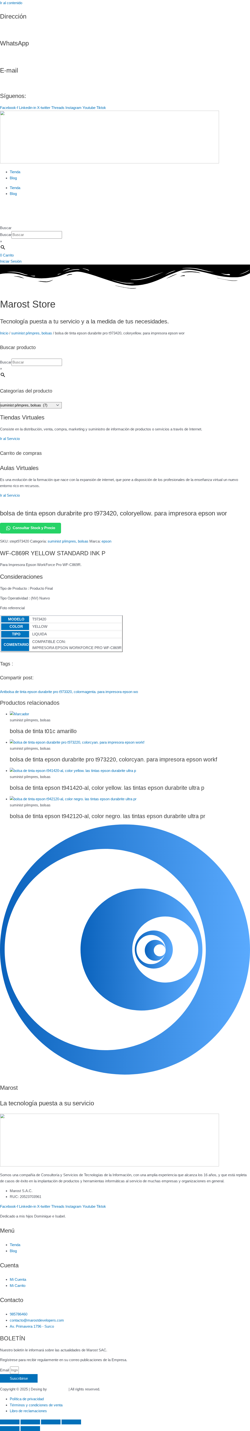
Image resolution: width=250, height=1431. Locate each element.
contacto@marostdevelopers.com (27, 84)
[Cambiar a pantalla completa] (30, 1422)
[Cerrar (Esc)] (71, 1422)
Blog (13, 178)
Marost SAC (58, 1389)
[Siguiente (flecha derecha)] (30, 1428)
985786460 (9, 57)
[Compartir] (51, 1422)
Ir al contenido (11, 3)
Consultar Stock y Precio (34, 528)
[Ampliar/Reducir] (10, 1422)
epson (106, 541)
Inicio (4, 333)
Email (5, 1370)
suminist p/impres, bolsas (31, 333)
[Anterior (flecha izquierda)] (10, 1428)
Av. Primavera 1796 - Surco (22, 30)
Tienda (15, 172)
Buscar (5, 228)
